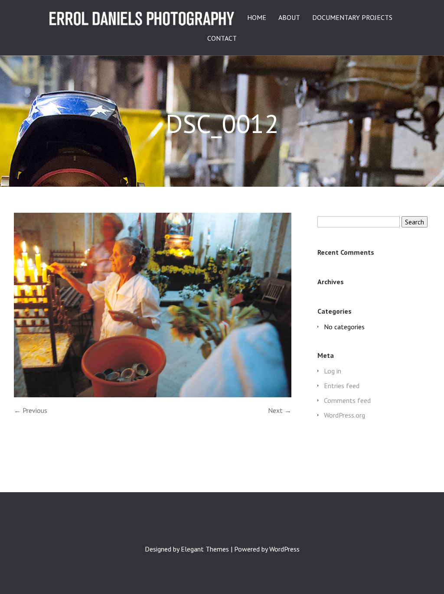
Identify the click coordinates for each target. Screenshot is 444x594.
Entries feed (341, 385)
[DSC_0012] (152, 394)
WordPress (284, 549)
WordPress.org (344, 415)
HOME (256, 18)
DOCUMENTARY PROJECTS (352, 18)
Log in (332, 371)
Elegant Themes (205, 549)
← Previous (30, 410)
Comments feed (347, 400)
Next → (279, 410)
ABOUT (289, 18)
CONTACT (222, 38)
